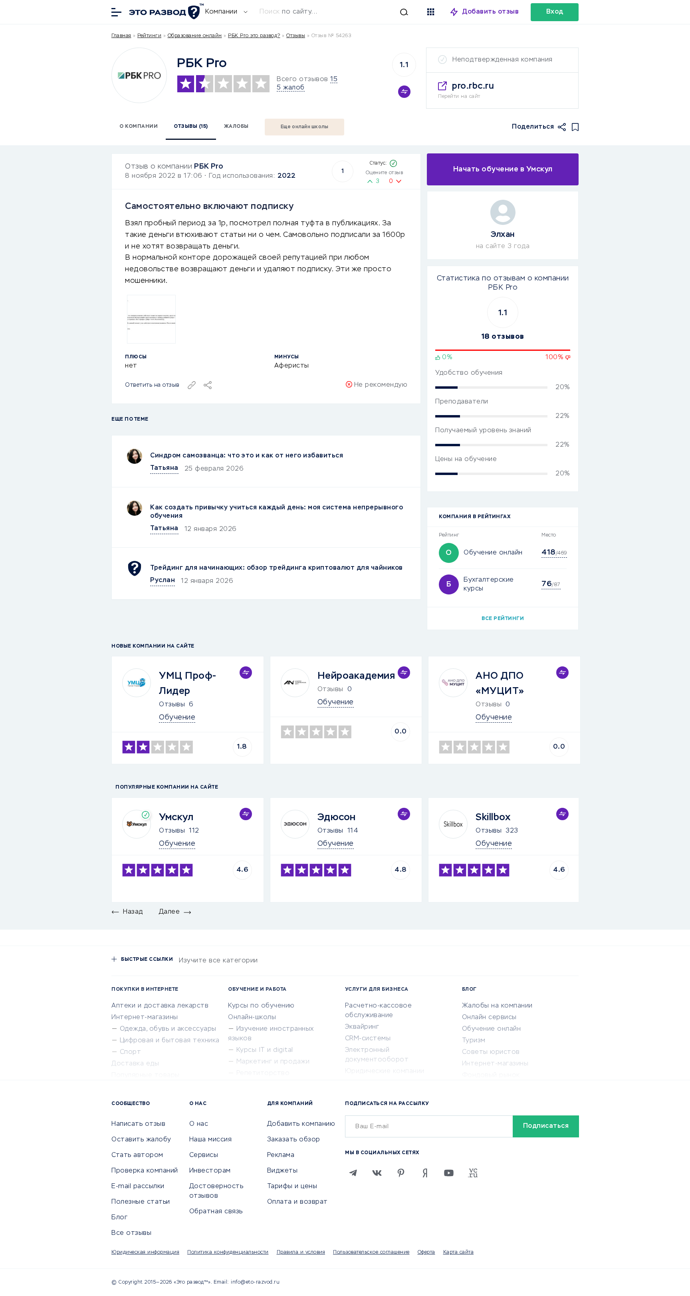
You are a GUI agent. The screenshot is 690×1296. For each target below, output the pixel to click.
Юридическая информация (145, 1252)
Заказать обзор (293, 1140)
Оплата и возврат (297, 1202)
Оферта (426, 1252)
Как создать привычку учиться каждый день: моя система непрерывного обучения (276, 512)
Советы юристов (491, 1052)
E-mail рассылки (138, 1186)
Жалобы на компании (497, 1006)
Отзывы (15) (191, 126)
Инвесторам (210, 1171)
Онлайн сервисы (489, 1017)
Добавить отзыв (490, 12)
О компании (138, 126)
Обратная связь (216, 1212)
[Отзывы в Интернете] (165, 11)
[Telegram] (353, 1173)
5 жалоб (291, 88)
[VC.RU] (473, 1173)
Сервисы (203, 1155)
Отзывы (172, 705)
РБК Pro (209, 166)
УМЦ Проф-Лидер (188, 683)
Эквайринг (362, 1027)
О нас (198, 1124)
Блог (119, 1218)
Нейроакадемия (356, 676)
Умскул (176, 817)
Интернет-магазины (144, 1017)
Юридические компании (384, 1071)
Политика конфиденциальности (228, 1252)
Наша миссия (210, 1140)
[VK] (377, 1173)
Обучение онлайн (493, 553)
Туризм (474, 1041)
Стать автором (137, 1155)
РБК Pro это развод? (254, 36)
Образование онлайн (195, 36)
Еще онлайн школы (305, 127)
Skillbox (493, 817)
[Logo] (139, 75)
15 (333, 79)
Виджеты (282, 1171)
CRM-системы (368, 1039)
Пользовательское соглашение (371, 1252)
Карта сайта (458, 1252)
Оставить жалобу (141, 1140)
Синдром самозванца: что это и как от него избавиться (246, 456)
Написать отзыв (138, 1124)
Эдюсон (336, 817)
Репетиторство (263, 1073)
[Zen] (425, 1173)
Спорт (130, 1052)
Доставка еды (135, 1064)
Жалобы (236, 126)
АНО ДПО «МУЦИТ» (500, 683)
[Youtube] (449, 1173)
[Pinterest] (401, 1173)
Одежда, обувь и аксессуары (168, 1029)
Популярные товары (145, 1075)
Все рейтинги (503, 618)
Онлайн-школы (252, 1017)
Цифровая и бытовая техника (170, 1041)
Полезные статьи (140, 1202)
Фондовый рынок (491, 1075)
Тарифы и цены (292, 1186)
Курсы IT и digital (264, 1050)
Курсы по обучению (261, 1006)
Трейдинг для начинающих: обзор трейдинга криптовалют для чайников (276, 568)
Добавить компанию (301, 1124)
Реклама (281, 1155)
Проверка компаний (144, 1171)
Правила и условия (301, 1252)
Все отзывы (131, 1233)
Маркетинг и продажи (273, 1062)
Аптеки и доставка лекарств (159, 1006)
